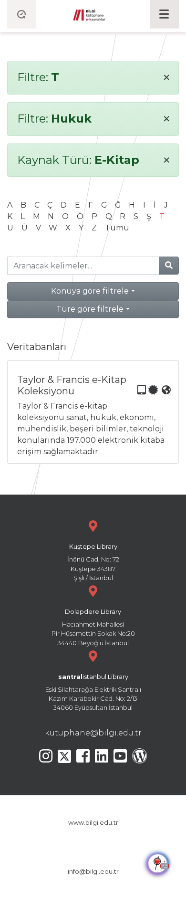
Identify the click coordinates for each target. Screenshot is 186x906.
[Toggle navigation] (164, 14)
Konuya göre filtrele (90, 291)
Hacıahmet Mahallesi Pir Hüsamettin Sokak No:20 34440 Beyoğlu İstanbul (93, 627)
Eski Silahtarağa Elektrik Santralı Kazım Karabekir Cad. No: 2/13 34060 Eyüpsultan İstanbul (93, 692)
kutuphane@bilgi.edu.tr (93, 732)
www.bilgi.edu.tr (93, 822)
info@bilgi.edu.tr (93, 871)
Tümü (117, 227)
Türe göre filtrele (90, 309)
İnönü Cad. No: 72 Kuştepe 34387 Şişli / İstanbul (93, 562)
